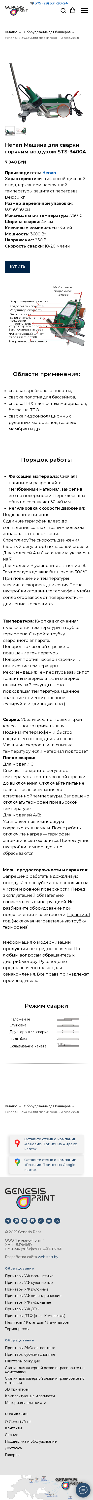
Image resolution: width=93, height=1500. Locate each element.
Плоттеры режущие (22, 1361)
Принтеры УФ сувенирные (29, 1282)
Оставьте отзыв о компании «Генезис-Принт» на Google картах (50, 1165)
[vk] (57, 1221)
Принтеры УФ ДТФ (22, 1309)
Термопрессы (17, 1329)
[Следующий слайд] (80, 94)
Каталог (11, 32)
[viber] (16, 1221)
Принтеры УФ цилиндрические (33, 1295)
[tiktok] (41, 1221)
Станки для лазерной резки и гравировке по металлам (45, 1380)
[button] (63, 10)
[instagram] (33, 1221)
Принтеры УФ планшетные (29, 1276)
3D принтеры (17, 1389)
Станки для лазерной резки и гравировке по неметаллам (45, 1370)
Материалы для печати (25, 1402)
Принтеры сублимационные (30, 1354)
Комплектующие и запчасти (30, 1396)
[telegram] (8, 1221)
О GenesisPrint (18, 1421)
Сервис (11, 1435)
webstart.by (48, 1257)
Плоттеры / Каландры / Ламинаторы (37, 1322)
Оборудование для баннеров (47, 32)
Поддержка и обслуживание (31, 1441)
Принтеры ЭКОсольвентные (30, 1348)
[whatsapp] (24, 1221)
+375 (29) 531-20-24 (50, 3)
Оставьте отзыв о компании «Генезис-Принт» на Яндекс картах (50, 1144)
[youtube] (49, 1221)
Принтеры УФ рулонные (27, 1289)
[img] (17, 1162)
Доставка (13, 1448)
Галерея (12, 1455)
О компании (16, 1414)
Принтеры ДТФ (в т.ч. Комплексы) (35, 1315)
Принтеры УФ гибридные (28, 1302)
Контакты (13, 1428)
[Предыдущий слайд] (13, 94)
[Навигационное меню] (84, 10)
